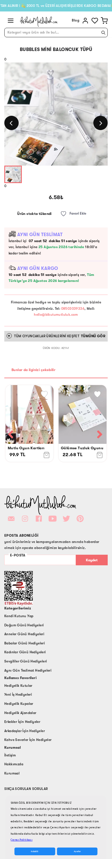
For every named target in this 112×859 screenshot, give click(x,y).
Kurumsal (12, 773)
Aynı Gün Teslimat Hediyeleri (27, 670)
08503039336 (72, 309)
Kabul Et (34, 851)
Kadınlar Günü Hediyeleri (25, 652)
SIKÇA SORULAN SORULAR (26, 789)
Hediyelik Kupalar (18, 704)
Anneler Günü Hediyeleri (24, 634)
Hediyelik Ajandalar (20, 713)
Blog (75, 20)
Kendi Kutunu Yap (18, 616)
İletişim (10, 755)
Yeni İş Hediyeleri (18, 695)
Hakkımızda (13, 764)
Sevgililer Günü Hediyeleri (25, 661)
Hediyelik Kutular (18, 686)
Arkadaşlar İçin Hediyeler (24, 731)
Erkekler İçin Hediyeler (22, 722)
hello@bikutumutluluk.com (56, 315)
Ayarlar (77, 851)
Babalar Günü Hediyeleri (24, 643)
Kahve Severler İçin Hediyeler (28, 740)
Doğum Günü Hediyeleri (24, 625)
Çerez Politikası (21, 840)
